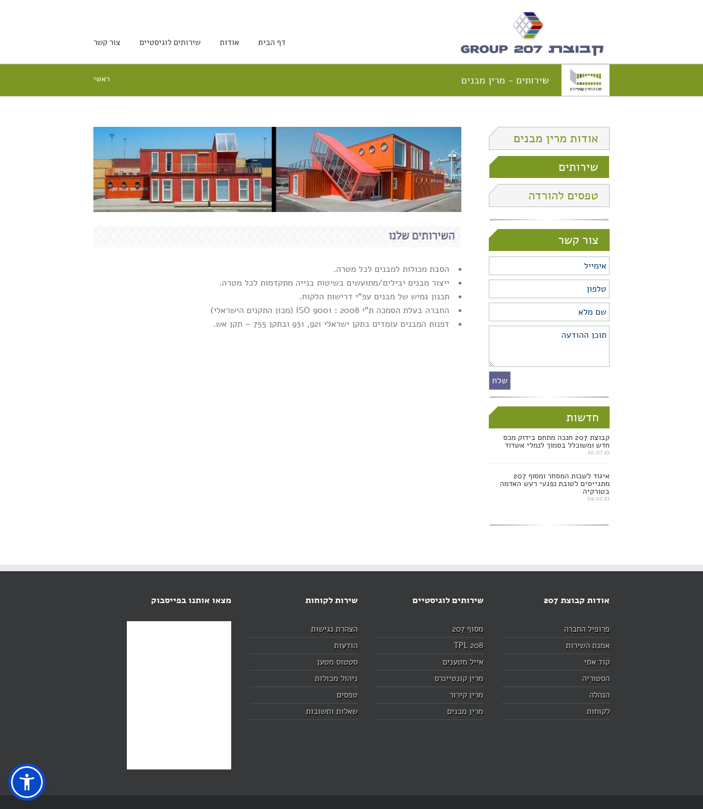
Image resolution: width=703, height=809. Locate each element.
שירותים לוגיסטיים (170, 42)
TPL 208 (468, 645)
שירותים (578, 167)
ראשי (101, 79)
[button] (27, 782)
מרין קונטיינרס (458, 678)
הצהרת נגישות (334, 628)
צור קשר (106, 42)
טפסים (347, 694)
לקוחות (598, 711)
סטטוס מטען (337, 661)
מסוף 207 (467, 628)
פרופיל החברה (587, 628)
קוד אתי (597, 661)
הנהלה (599, 694)
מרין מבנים (465, 711)
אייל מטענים (463, 661)
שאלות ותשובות (332, 711)
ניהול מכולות (336, 678)
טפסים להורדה (563, 195)
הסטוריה (596, 678)
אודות (229, 42)
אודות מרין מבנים (556, 138)
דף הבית (272, 42)
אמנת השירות (588, 645)
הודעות (346, 645)
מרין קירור (466, 694)
